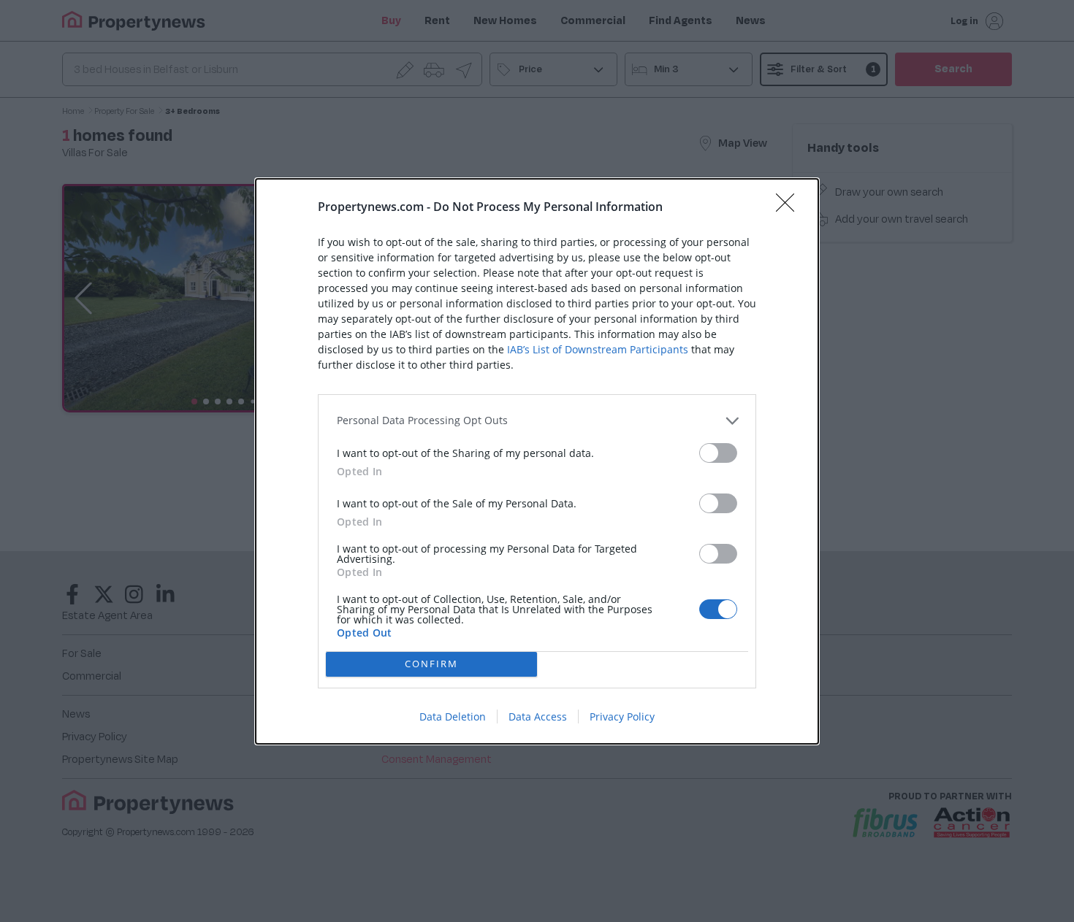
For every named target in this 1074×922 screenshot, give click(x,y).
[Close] (790, 207)
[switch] (718, 453)
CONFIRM (431, 663)
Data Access (538, 716)
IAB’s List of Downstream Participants (597, 349)
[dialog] (537, 461)
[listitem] (537, 421)
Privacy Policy (622, 716)
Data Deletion (452, 716)
